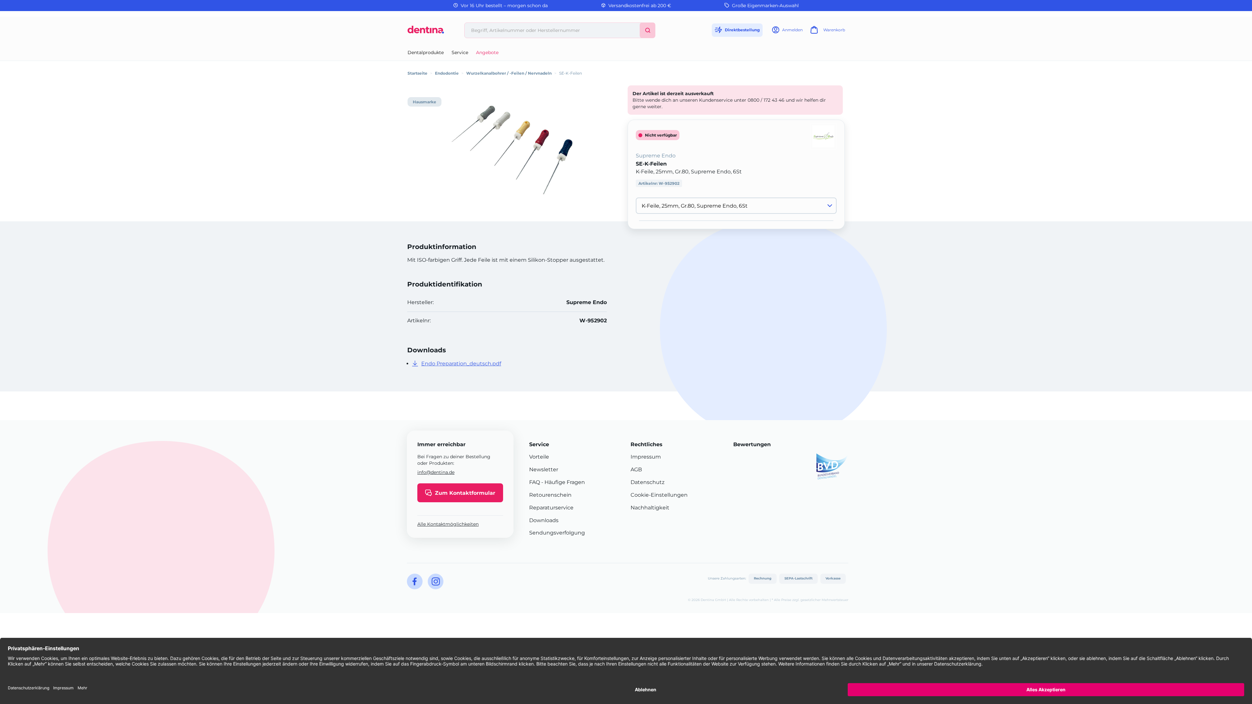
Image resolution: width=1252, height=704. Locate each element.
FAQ (534, 482)
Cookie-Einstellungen (659, 495)
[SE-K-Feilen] (511, 150)
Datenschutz (647, 482)
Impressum (646, 457)
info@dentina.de (436, 472)
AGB (636, 469)
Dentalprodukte (426, 52)
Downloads (544, 520)
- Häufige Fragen (562, 482)
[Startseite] (426, 32)
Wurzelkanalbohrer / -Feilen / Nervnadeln (509, 73)
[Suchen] (647, 30)
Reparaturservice (551, 508)
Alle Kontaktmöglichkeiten (448, 524)
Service (460, 52)
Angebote (487, 52)
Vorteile (539, 457)
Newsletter (543, 469)
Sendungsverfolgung (557, 533)
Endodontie (447, 73)
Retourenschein (550, 495)
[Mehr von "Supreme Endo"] (823, 135)
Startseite (417, 73)
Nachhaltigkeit (650, 508)
